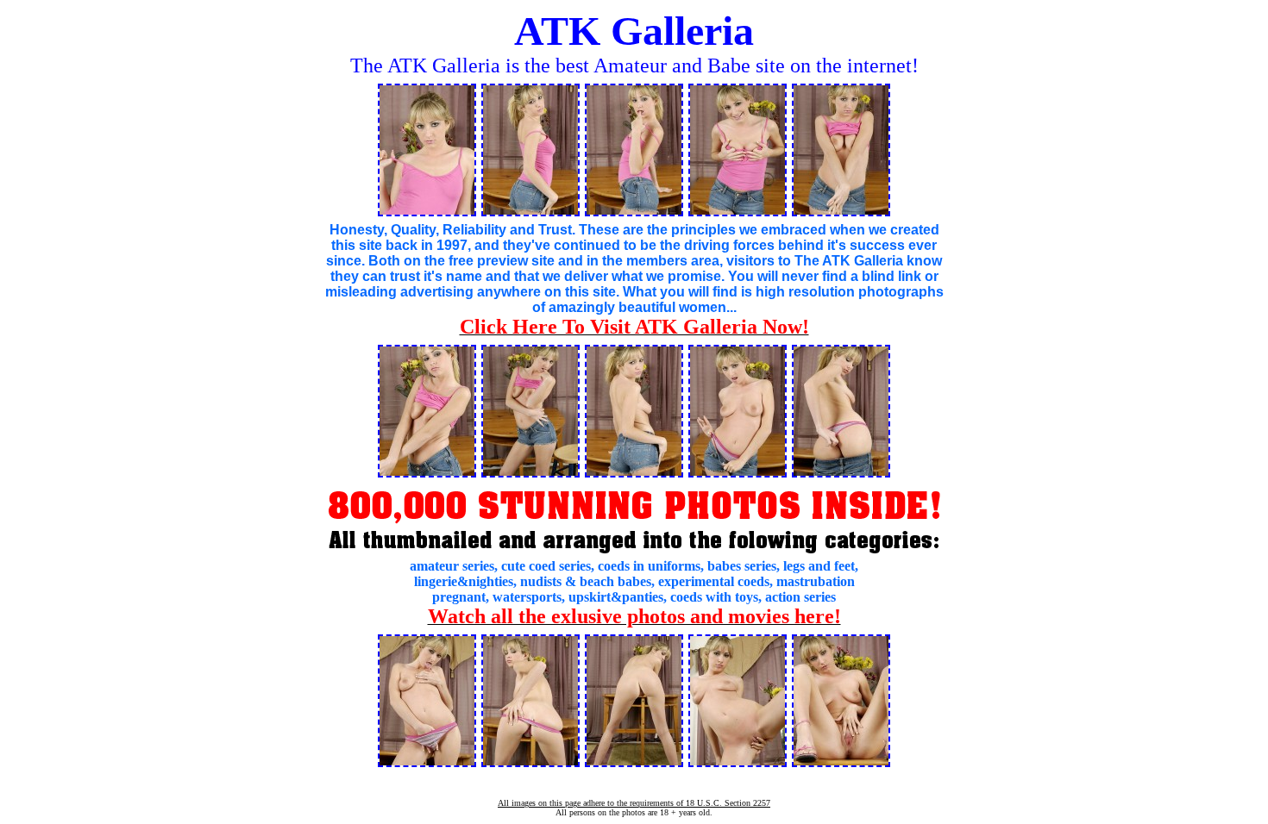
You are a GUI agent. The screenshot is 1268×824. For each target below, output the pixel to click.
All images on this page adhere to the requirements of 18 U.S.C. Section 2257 (634, 803)
